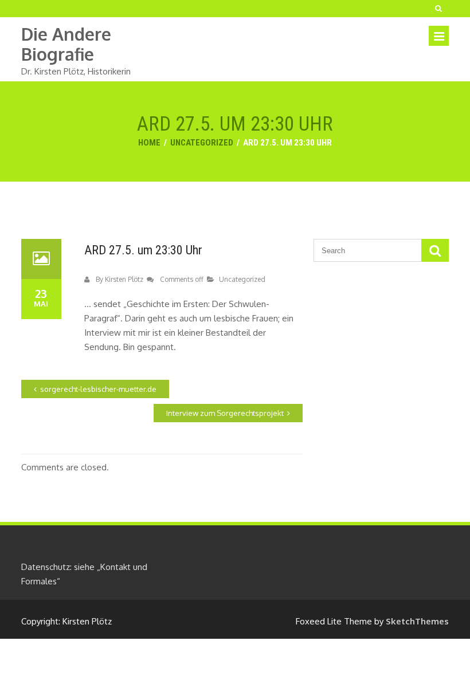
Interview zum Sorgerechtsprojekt (225, 413)
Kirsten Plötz (124, 279)
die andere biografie (66, 44)
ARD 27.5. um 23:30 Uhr (143, 250)
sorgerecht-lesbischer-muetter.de (98, 389)
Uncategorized (201, 142)
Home (149, 142)
